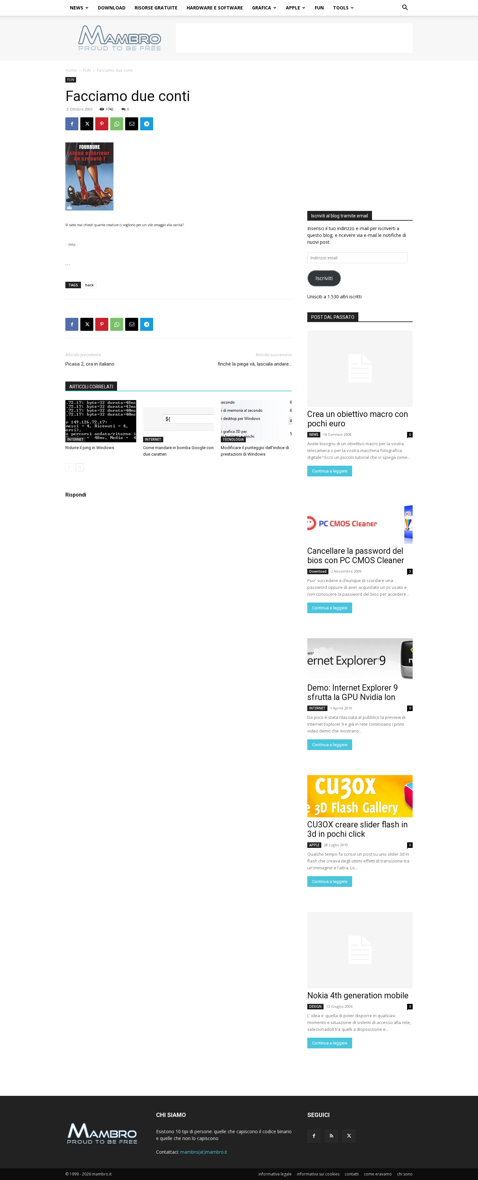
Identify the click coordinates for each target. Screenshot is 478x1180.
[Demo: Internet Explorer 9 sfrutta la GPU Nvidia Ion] (360, 659)
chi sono (405, 1174)
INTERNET (75, 439)
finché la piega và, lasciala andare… (255, 364)
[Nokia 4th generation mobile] (360, 950)
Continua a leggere (329, 471)
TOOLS (341, 8)
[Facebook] (71, 123)
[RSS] (331, 1136)
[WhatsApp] (116, 123)
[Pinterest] (101, 123)
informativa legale (275, 1174)
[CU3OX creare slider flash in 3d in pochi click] (360, 796)
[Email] (131, 123)
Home (71, 70)
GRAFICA (261, 8)
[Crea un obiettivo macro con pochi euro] (360, 369)
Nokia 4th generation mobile (357, 995)
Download (317, 571)
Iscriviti (324, 278)
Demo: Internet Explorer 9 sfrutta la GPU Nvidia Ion (352, 692)
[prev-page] (69, 467)
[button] (405, 8)
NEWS (76, 8)
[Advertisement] (294, 38)
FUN (319, 8)
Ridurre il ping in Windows (89, 447)
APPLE (293, 8)
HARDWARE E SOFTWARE (215, 8)
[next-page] (80, 467)
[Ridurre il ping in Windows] (100, 421)
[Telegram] (146, 123)
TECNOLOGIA (233, 439)
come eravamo (378, 1174)
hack (89, 284)
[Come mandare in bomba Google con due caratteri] (178, 421)
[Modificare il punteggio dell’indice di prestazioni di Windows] (256, 421)
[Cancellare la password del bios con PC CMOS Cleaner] (360, 522)
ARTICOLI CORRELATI (91, 386)
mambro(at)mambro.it (203, 1152)
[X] (86, 123)
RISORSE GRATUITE (156, 8)
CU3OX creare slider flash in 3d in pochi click (357, 829)
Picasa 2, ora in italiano (89, 364)
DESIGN (315, 1006)
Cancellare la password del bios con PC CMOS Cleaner (355, 555)
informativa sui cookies (318, 1174)
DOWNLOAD (112, 8)
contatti (352, 1174)
